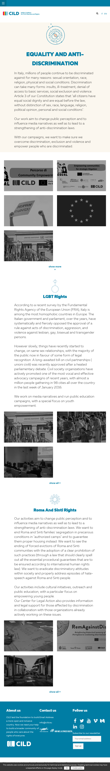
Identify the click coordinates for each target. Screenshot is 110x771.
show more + (55, 268)
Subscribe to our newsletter (86, 733)
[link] (97, 13)
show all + (55, 483)
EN (105, 14)
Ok (67, 768)
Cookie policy (77, 768)
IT (102, 14)
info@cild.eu (45, 723)
